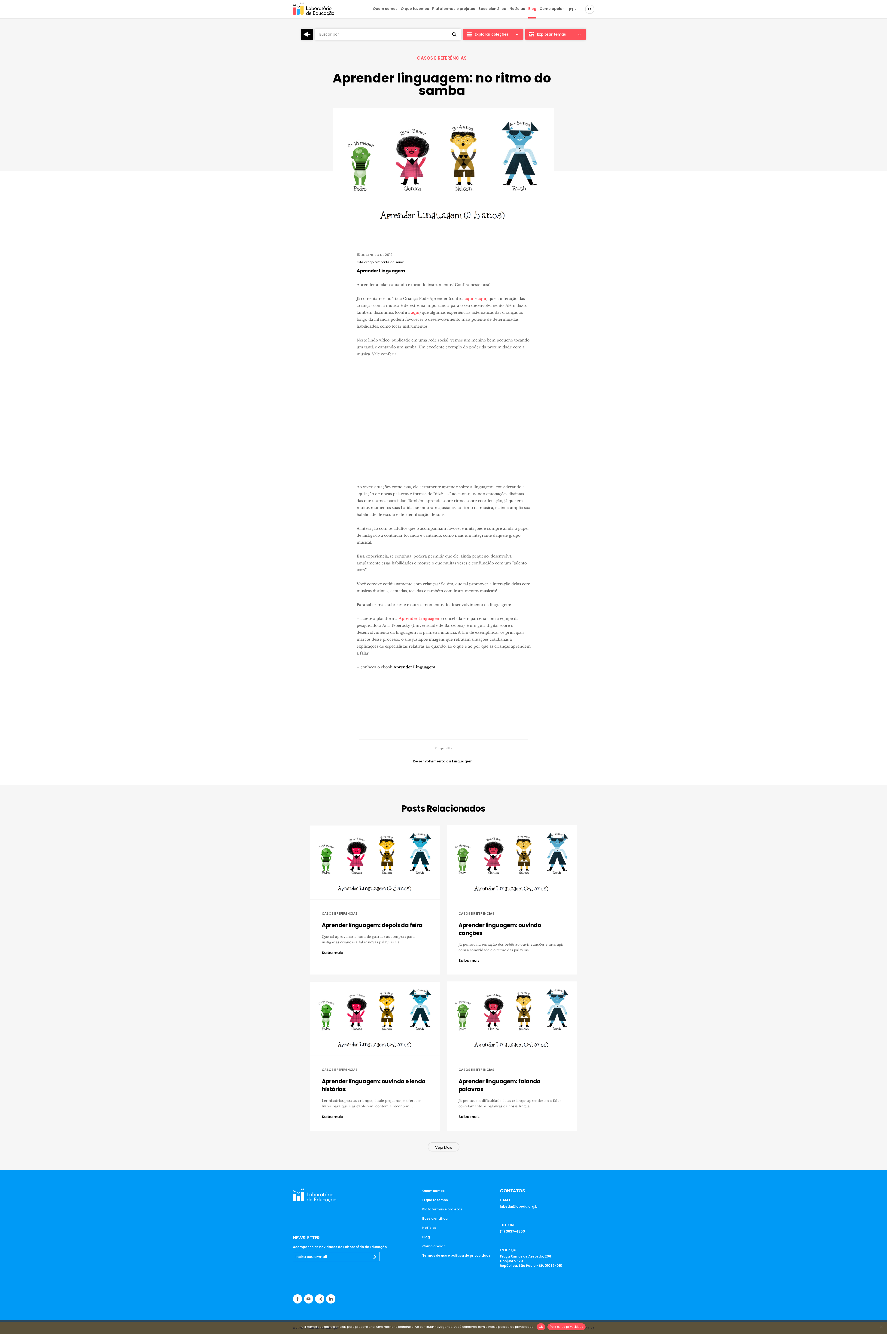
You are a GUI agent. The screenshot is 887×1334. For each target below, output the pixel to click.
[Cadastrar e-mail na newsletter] (375, 1257)
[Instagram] (319, 1299)
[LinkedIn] (330, 1299)
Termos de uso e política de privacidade (456, 1255)
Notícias (517, 8)
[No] (881, 1327)
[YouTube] (308, 1299)
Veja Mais (443, 1147)
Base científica (492, 8)
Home (307, 34)
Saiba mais (332, 952)
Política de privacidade (566, 1326)
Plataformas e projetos (453, 8)
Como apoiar (552, 8)
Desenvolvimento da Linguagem (443, 761)
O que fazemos (415, 8)
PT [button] (571, 9)
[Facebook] (297, 1299)
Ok (541, 1326)
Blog (532, 8)
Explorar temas (551, 34)
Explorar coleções (492, 34)
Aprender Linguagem (420, 618)
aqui (469, 298)
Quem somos (385, 8)
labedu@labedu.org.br (519, 1206)
